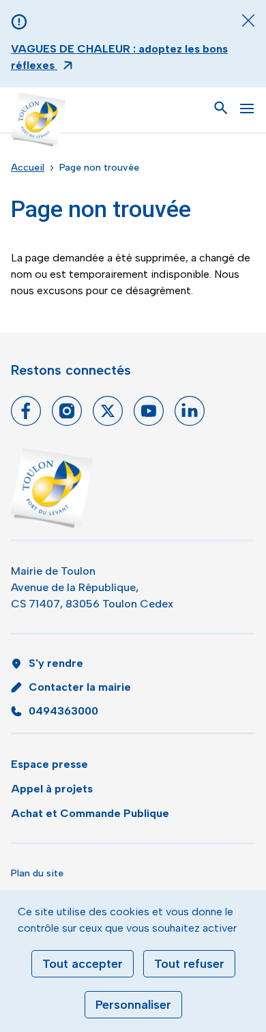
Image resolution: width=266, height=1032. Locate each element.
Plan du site (37, 873)
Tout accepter (82, 963)
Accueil (27, 167)
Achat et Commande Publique (90, 813)
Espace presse (49, 764)
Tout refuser (189, 963)
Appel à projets (52, 788)
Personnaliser (133, 1004)
